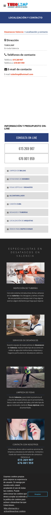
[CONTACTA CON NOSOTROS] (25, 439)
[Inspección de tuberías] (25, 282)
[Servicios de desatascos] (25, 335)
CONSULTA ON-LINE (26, 138)
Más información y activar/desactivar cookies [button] (15, 509)
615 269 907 (18, 59)
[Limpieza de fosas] (25, 387)
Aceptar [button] (38, 494)
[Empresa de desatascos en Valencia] (19, 7)
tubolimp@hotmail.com (22, 74)
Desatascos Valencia (13, 32)
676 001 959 (19, 63)
